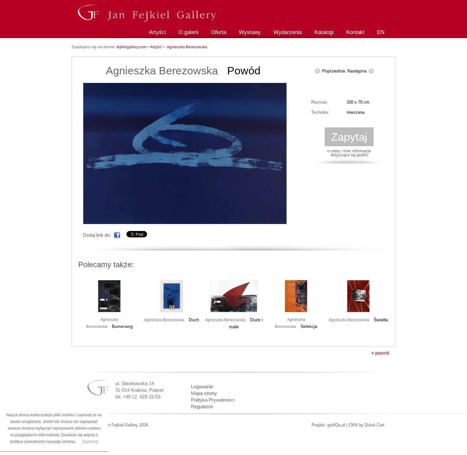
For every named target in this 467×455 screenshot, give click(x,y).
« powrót (380, 353)
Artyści (157, 32)
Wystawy (250, 32)
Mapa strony (204, 393)
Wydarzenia (288, 32)
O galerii (189, 32)
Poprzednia (333, 70)
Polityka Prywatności (212, 400)
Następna (357, 70)
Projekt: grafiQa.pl (328, 425)
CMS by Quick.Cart (366, 425)
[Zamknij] (90, 441)
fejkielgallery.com (132, 47)
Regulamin (202, 406)
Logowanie (202, 386)
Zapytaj (349, 137)
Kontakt (355, 32)
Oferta (218, 32)
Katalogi (324, 32)
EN (380, 32)
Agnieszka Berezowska (187, 47)
